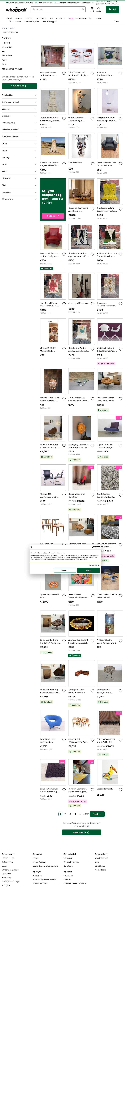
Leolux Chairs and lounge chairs (45, 866)
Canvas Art (68, 858)
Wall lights (6, 885)
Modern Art (37, 875)
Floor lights (6, 874)
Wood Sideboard (101, 858)
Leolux (35, 858)
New (12, 28)
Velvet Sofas (100, 866)
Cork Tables (68, 866)
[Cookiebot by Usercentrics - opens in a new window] (93, 547)
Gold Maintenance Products (75, 883)
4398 (87, 814)
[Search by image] (82, 9)
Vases (4, 866)
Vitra (97, 862)
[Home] (16, 9)
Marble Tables (100, 870)
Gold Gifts (68, 879)
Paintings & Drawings (10, 881)
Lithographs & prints (10, 870)
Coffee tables (7, 862)
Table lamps (6, 877)
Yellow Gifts (68, 875)
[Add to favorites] (64, 73)
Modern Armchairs (40, 883)
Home (4, 28)
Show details (93, 565)
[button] (105, 2)
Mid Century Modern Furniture (45, 879)
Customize (64, 570)
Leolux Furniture (39, 862)
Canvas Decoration (71, 862)
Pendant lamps (8, 858)
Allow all (88, 570)
